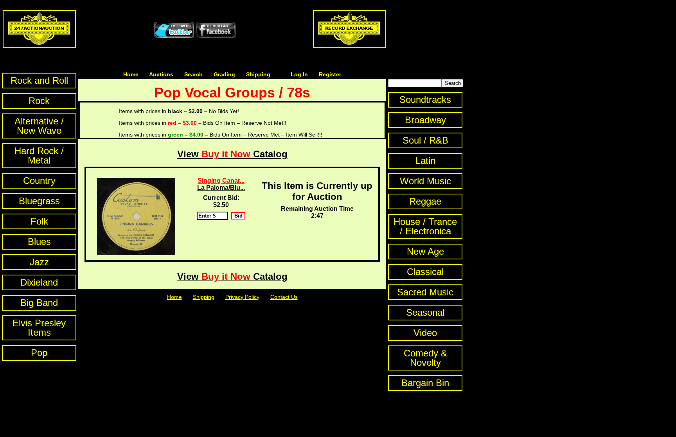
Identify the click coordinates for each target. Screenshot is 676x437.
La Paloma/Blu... (221, 184)
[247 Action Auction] (39, 46)
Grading (224, 74)
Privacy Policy (242, 297)
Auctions (161, 74)
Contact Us (284, 297)
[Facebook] (216, 36)
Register (330, 74)
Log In (299, 74)
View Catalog (232, 154)
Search (193, 74)
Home (130, 74)
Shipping (258, 74)
